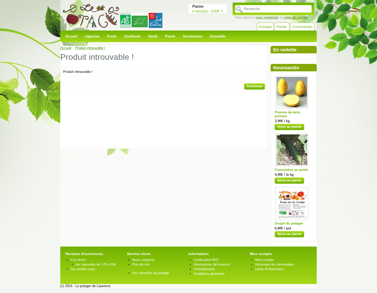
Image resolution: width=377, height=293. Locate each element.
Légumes (92, 36)
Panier (282, 27)
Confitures (132, 36)
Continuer (254, 86)
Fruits (111, 36)
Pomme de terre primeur (287, 114)
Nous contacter (143, 260)
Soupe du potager (289, 223)
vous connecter (266, 17)
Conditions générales (209, 274)
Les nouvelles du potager (150, 273)
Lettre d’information (269, 269)
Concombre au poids (291, 170)
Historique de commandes (274, 264)
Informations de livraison (212, 264)
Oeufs (152, 36)
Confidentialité (204, 269)
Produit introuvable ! (90, 48)
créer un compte (296, 17)
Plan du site (141, 264)
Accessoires (192, 36)
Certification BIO (206, 260)
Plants (170, 36)
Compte (265, 27)
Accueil (71, 36)
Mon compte (264, 260)
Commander (302, 27)
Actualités (217, 36)
